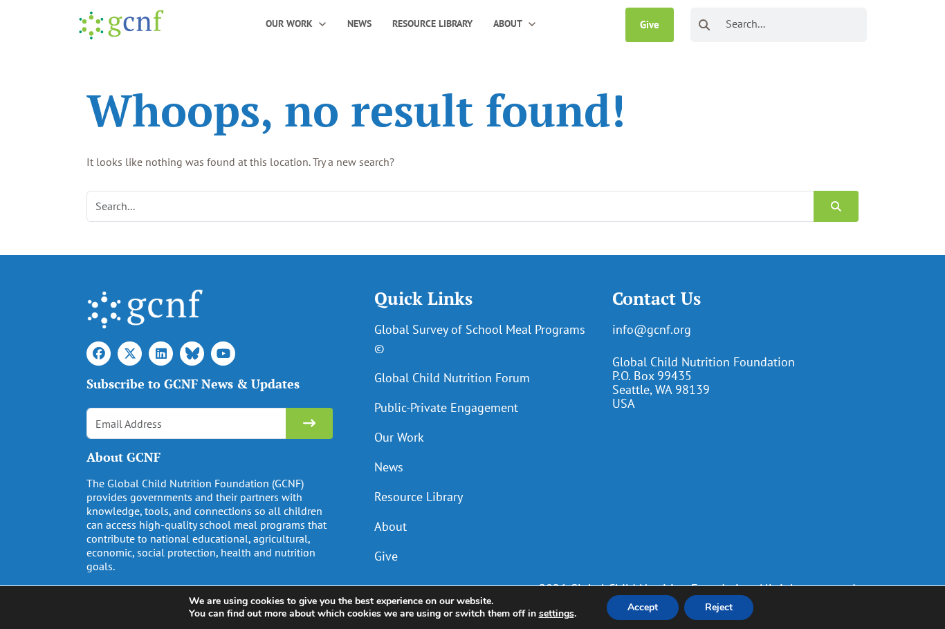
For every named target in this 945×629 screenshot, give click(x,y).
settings (556, 614)
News (359, 23)
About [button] (507, 23)
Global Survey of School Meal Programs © (479, 338)
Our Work (399, 437)
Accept (642, 607)
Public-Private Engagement (446, 407)
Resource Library (432, 23)
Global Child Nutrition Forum (452, 378)
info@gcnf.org (651, 329)
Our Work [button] (289, 23)
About (390, 526)
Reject (719, 607)
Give (649, 24)
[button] (322, 23)
